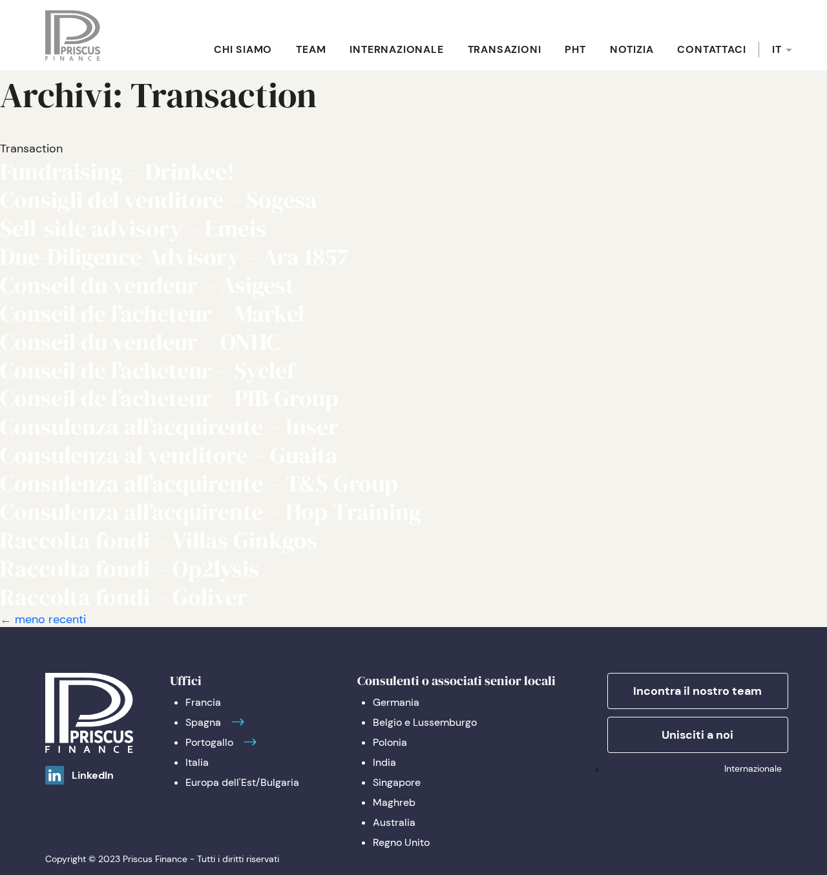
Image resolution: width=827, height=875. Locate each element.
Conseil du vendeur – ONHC (140, 342)
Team (311, 49)
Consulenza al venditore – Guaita (169, 455)
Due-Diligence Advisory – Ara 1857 (174, 257)
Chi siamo (243, 49)
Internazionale (396, 49)
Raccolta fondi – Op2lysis (129, 568)
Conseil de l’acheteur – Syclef (147, 370)
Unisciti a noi (697, 735)
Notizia (632, 49)
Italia (197, 762)
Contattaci (711, 49)
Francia (203, 702)
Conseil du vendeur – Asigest (147, 285)
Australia (394, 822)
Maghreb (394, 802)
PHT (575, 49)
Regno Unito (401, 842)
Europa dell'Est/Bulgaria (242, 782)
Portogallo (209, 742)
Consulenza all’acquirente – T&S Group (199, 483)
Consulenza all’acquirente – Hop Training (210, 512)
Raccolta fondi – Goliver (123, 597)
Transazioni (504, 49)
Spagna (203, 722)
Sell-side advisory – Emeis (133, 228)
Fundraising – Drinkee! (117, 171)
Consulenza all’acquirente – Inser (169, 426)
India (384, 762)
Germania (396, 702)
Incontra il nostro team (697, 691)
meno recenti (43, 619)
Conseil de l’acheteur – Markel (152, 313)
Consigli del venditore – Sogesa (158, 200)
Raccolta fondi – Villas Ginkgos (158, 540)
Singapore (397, 782)
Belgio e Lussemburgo (425, 722)
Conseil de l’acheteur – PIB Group (169, 398)
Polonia (390, 742)
